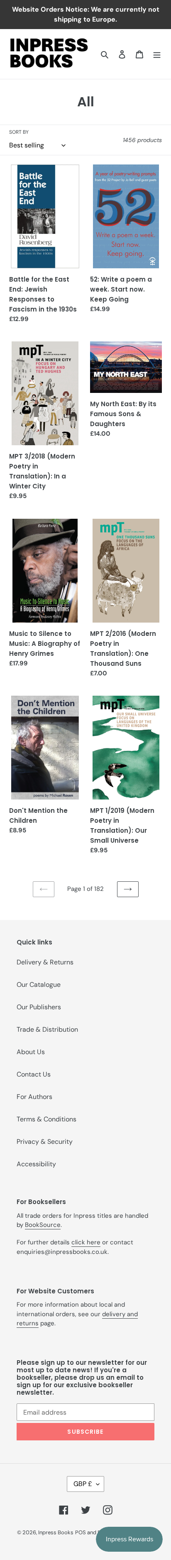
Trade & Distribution (47, 1029)
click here (85, 1242)
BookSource (43, 1225)
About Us (31, 1051)
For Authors (34, 1096)
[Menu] (157, 54)
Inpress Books (55, 1532)
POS (80, 1532)
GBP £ (82, 1483)
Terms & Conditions (46, 1119)
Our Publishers (39, 1007)
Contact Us (34, 1074)
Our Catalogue (39, 984)
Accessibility (36, 1164)
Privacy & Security (45, 1141)
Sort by (19, 132)
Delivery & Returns (45, 962)
